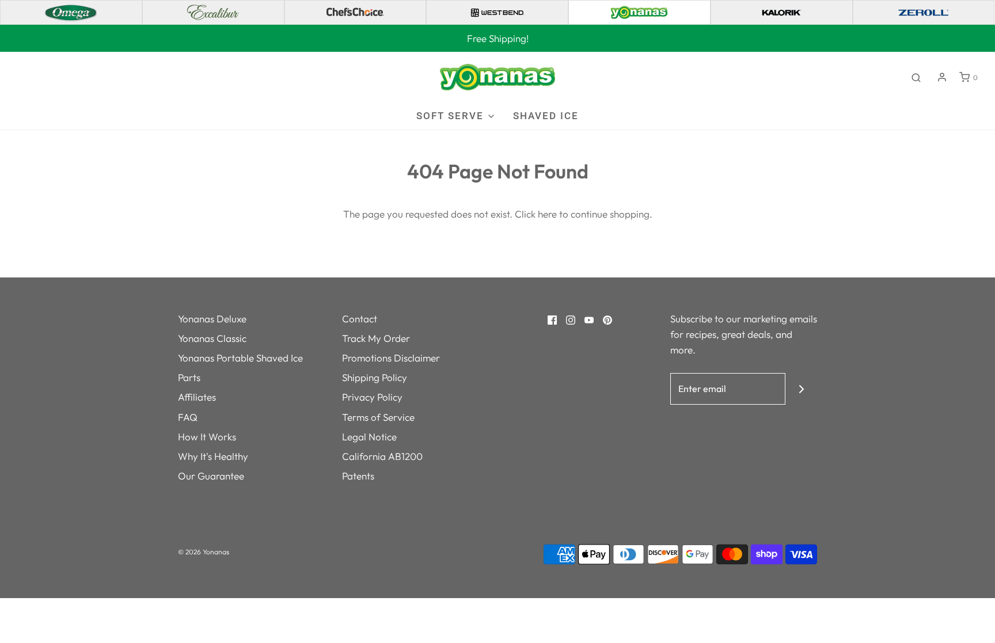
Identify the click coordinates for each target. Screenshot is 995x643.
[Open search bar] (916, 77)
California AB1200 (382, 456)
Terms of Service (378, 417)
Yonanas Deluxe (212, 319)
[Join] (801, 389)
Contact (359, 319)
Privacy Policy (372, 397)
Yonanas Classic (212, 338)
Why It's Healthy (213, 456)
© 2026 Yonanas (203, 551)
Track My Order (376, 338)
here (547, 214)
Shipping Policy (374, 377)
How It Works (207, 437)
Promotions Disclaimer (391, 358)
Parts (189, 377)
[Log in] (942, 77)
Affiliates (197, 397)
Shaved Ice (546, 115)
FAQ (188, 417)
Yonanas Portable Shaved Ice (240, 358)
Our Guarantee (211, 476)
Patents (358, 476)
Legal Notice (369, 437)
